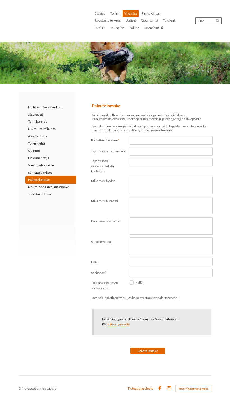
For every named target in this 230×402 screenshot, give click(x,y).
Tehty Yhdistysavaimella (193, 388)
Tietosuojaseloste (118, 324)
